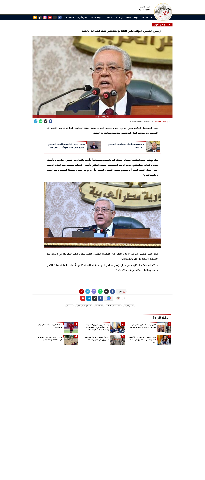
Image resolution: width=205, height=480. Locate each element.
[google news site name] (108, 298)
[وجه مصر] (163, 20)
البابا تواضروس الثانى (84, 306)
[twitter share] (45, 121)
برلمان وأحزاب (82, 17)
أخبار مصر (144, 17)
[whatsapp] (81, 291)
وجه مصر (69, 306)
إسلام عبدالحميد (161, 121)
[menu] (64, 17)
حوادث (135, 17)
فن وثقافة (118, 17)
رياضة (128, 17)
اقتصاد (109, 17)
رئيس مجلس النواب (113, 306)
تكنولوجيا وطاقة (97, 17)
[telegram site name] (88, 298)
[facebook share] (50, 121)
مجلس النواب (129, 306)
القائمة (69, 17)
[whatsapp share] (40, 121)
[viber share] (35, 121)
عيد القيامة (99, 306)
